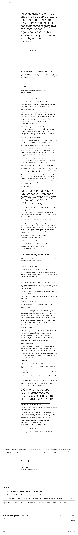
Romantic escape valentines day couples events (34, 254)
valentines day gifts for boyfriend (38, 198)
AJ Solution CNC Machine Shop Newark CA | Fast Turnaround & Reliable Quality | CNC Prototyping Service (32, 498)
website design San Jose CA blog (12, 2)
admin (25, 41)
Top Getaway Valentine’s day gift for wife (32, 104)
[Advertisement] (39, 61)
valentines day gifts (26, 291)
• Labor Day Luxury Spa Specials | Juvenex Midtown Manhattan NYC (22, 495)
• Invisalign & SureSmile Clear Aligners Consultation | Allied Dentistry (22, 491)
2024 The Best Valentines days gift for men (33, 219)
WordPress (73, 531)
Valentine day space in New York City (31, 74)
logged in (29, 469)
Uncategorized (30, 41)
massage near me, (26, 235)
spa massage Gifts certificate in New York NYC (35, 255)
